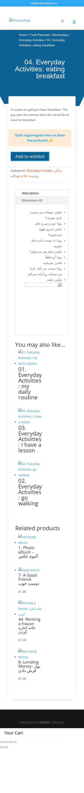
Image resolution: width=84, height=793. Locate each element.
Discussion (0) (32, 200)
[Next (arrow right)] (6, 747)
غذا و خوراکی (19, 175)
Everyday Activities (31, 40)
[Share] (10, 742)
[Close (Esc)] (14, 742)
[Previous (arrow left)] (1, 747)
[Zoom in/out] (1, 742)
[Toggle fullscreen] (6, 742)
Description (30, 193)
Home (23, 35)
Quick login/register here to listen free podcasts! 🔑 (40, 137)
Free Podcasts (40, 35)
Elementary (60, 35)
